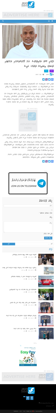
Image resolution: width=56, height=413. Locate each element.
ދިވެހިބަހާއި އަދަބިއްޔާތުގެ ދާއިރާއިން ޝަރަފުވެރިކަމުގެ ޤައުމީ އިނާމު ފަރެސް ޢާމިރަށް (21, 315)
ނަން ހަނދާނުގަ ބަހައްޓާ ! (45, 213)
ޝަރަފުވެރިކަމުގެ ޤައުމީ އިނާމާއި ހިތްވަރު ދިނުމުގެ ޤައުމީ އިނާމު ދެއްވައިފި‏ (23, 302)
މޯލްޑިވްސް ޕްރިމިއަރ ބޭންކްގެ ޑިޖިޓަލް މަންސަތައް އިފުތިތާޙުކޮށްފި (24, 255)
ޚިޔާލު (51, 217)
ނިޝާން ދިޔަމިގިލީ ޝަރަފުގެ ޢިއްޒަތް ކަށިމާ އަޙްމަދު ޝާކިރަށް (25, 328)
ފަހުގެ (46, 71)
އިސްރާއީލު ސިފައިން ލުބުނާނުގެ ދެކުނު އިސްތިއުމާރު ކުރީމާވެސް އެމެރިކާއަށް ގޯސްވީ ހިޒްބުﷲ (19, 268)
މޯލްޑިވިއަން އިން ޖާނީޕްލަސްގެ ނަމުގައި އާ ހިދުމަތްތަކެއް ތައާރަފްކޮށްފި (23, 276)
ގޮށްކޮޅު (47, 75)
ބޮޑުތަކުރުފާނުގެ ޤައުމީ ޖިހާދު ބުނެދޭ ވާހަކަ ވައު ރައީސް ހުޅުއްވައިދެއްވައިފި (22, 289)
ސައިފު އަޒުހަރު (23, 270)
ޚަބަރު (51, 71)
